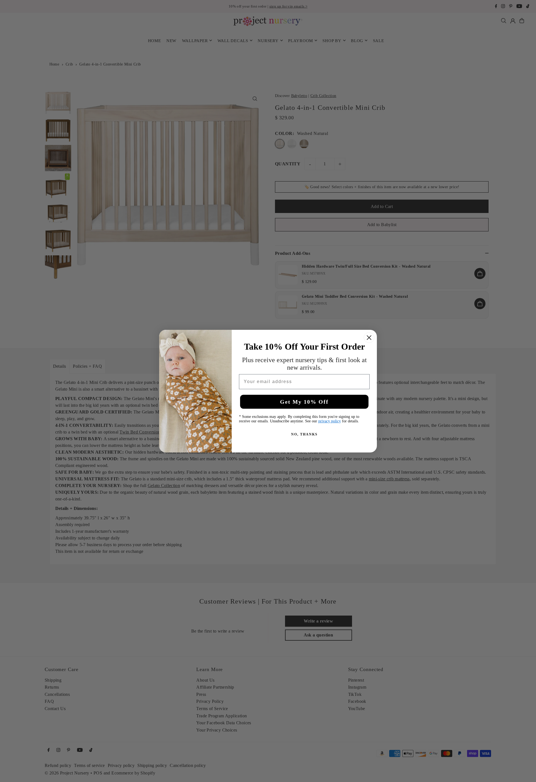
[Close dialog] (369, 338)
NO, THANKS (304, 434)
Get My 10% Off (304, 402)
